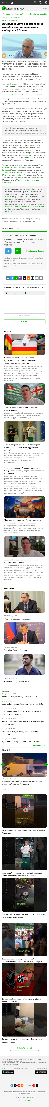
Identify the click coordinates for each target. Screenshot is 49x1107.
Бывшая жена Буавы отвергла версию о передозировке (21, 408)
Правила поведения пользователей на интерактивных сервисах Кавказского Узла (24, 1092)
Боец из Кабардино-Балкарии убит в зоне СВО (22, 703)
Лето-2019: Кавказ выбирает (13, 175)
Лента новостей (15, 17)
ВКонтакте (26, 206)
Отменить (25, 322)
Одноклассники (38, 206)
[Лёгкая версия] (12, 3)
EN (7, 2)
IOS (35, 189)
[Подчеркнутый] (15, 293)
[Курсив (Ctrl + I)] (11, 293)
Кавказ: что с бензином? (13, 14)
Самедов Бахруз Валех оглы (16, 681)
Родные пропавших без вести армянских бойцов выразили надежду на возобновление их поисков (24, 471)
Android (30, 189)
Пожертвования (42, 1068)
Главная (4, 17)
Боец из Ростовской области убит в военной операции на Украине (21, 712)
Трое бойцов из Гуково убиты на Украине (20, 741)
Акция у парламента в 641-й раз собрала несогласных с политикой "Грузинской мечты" (22, 447)
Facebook (8, 206)
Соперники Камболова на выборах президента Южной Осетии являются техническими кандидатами (20, 360)
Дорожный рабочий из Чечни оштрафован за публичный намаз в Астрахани (22, 782)
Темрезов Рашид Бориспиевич (17, 618)
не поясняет (28, 155)
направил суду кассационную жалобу (16, 94)
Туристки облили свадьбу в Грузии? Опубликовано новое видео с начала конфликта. (23, 960)
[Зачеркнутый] (20, 293)
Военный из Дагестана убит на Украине (19, 696)
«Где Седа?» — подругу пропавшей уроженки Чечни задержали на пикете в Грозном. (22, 874)
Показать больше (24, 1048)
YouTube (9, 211)
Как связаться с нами (21, 1068)
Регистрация (24, 315)
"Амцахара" (6, 170)
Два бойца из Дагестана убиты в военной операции (20, 732)
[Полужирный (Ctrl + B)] (6, 293)
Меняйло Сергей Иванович (16, 650)
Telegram (9, 199)
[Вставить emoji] (25, 293)
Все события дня (40, 745)
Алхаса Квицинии (18, 167)
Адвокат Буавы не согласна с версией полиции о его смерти (21, 561)
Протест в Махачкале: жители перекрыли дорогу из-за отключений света (23, 915)
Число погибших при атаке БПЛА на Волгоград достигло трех (23, 722)
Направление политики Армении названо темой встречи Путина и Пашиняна (22, 521)
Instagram (17, 206)
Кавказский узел (16, 84)
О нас (3, 1068)
